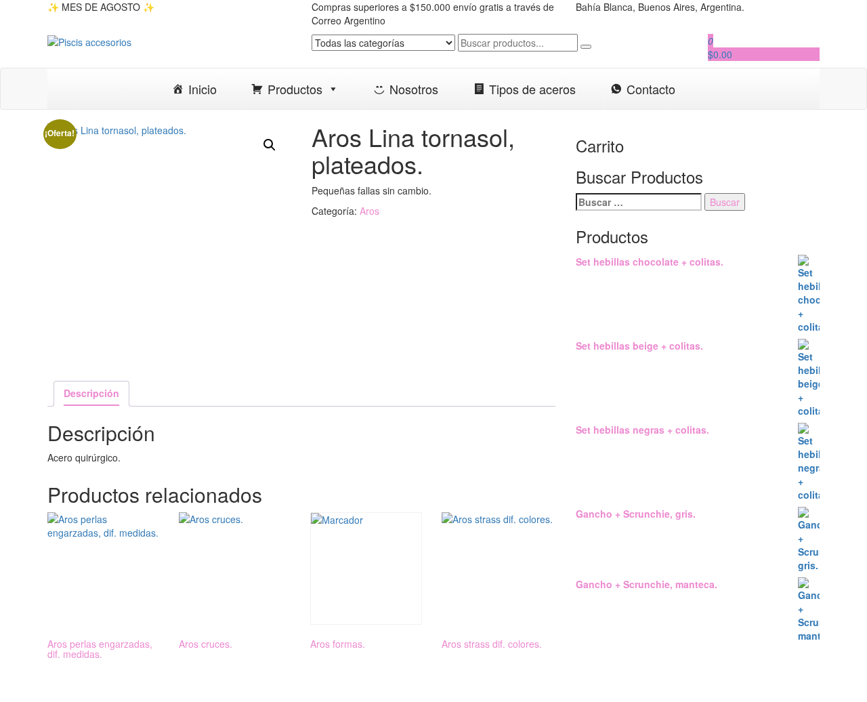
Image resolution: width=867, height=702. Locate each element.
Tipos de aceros (532, 89)
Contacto (651, 89)
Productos (295, 89)
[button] (269, 145)
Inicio (202, 89)
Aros (369, 211)
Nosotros (413, 89)
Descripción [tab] (91, 393)
